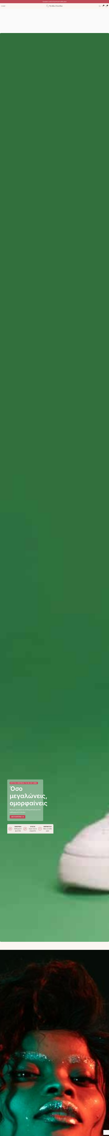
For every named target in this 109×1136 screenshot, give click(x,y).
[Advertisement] (54, 21)
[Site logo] (54, 6)
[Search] (99, 6)
